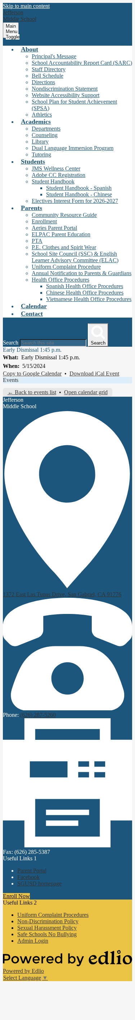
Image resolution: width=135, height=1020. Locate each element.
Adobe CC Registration (58, 175)
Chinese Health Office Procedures (84, 293)
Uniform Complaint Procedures (53, 915)
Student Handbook (53, 181)
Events (10, 380)
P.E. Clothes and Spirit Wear (64, 247)
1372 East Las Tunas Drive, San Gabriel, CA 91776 (62, 594)
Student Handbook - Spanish (79, 188)
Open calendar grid (86, 392)
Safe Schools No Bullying (47, 934)
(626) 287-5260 (38, 715)
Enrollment (44, 221)
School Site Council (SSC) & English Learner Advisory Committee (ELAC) (75, 257)
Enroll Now (16, 896)
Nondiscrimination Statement (65, 89)
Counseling (45, 135)
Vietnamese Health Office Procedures (88, 299)
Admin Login (32, 941)
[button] (29, 49)
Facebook (28, 877)
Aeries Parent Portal (54, 228)
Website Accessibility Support (65, 95)
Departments (46, 129)
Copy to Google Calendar (32, 373)
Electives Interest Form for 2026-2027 (75, 201)
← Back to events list (32, 392)
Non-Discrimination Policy (47, 921)
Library (40, 141)
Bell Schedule (47, 76)
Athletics (42, 114)
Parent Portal (31, 871)
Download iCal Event (94, 373)
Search (10, 343)
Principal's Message (54, 56)
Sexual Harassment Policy (47, 928)
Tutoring (41, 154)
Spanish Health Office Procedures (84, 286)
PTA (37, 241)
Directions (43, 82)
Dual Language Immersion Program (72, 148)
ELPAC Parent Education (61, 234)
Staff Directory (49, 69)
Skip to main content (26, 6)
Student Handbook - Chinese (79, 194)
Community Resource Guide (64, 215)
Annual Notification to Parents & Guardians (81, 273)
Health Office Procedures (60, 280)
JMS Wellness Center (56, 168)
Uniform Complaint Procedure (66, 267)
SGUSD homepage (39, 883)
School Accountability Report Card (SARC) (82, 63)
